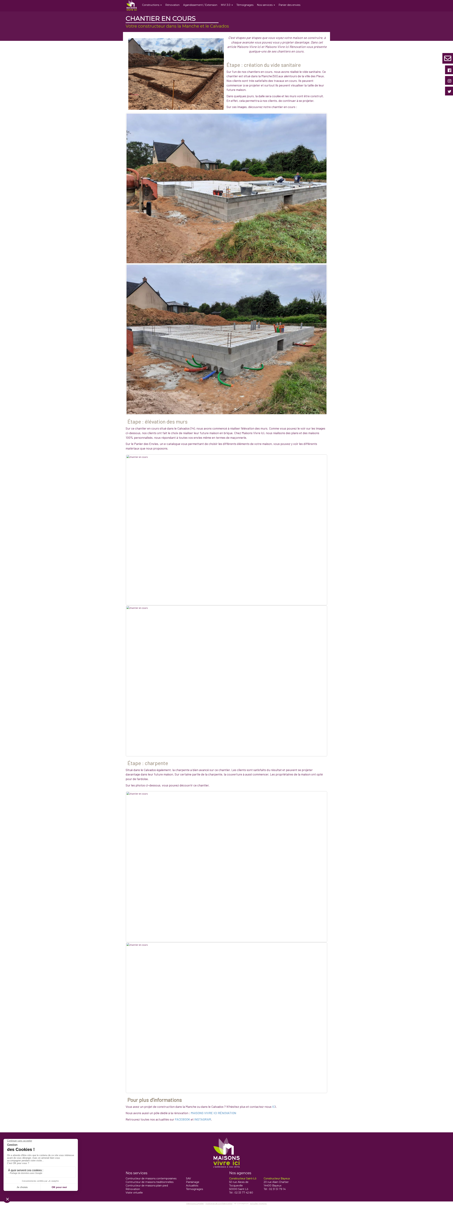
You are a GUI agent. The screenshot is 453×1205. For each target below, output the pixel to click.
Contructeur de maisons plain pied (147, 1185)
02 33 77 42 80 (243, 1192)
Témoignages (244, 5)
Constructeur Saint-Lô (242, 1178)
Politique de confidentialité (219, 1203)
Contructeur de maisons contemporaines (151, 1178)
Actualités (192, 1185)
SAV (188, 1178)
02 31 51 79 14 (277, 1189)
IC (273, 1106)
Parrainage (192, 1182)
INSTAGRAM (202, 1119)
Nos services (265, 5)
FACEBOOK (182, 1119)
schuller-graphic (258, 1203)
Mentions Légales (195, 1203)
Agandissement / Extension (200, 5)
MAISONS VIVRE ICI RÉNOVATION (213, 1113)
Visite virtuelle (134, 1192)
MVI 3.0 (226, 5)
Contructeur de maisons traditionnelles (149, 1182)
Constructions (151, 5)
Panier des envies (289, 5)
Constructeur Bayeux (277, 1178)
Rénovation (172, 5)
